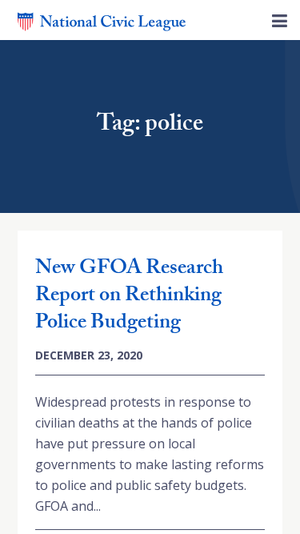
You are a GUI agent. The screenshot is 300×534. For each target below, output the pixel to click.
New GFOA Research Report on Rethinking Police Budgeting (129, 297)
